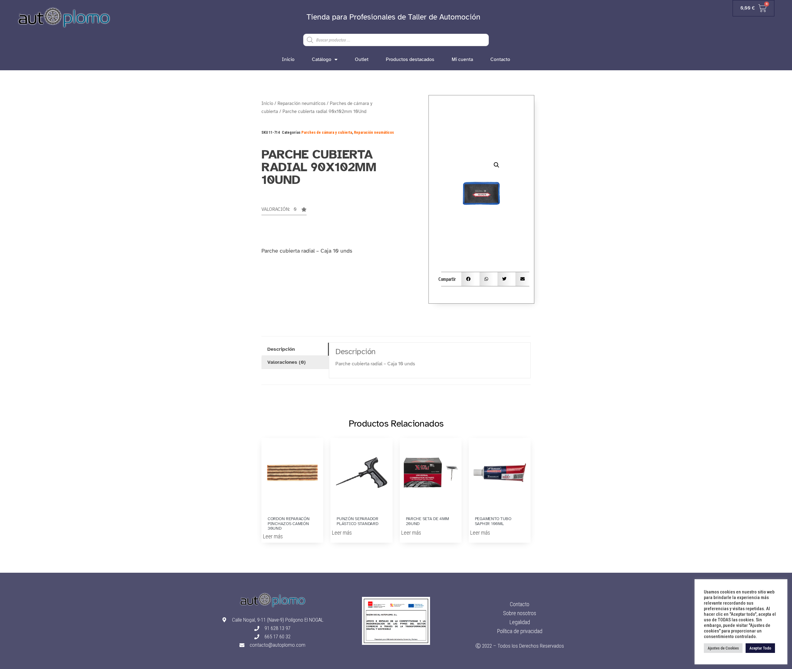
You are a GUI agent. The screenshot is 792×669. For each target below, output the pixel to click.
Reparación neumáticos (301, 103)
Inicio (288, 59)
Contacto (500, 59)
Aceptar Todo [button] (760, 648)
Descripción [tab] (281, 349)
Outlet (361, 59)
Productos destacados (410, 59)
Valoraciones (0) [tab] (286, 362)
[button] (284, 211)
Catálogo (321, 59)
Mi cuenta (462, 59)
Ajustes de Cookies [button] (723, 648)
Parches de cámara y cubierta (326, 132)
